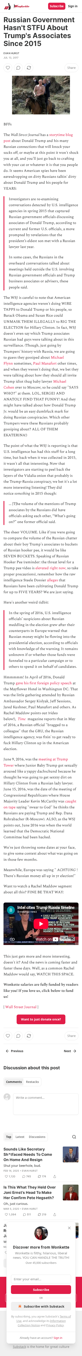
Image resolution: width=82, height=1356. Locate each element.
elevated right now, (50, 568)
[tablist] (22, 1081)
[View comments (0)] (18, 67)
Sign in (73, 6)
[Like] (7, 67)
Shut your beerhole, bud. (22, 1165)
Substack (19, 1347)
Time (22, 719)
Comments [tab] (14, 1082)
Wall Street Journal (21, 1007)
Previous (17, 1051)
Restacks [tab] (32, 1082)
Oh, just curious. (15, 1203)
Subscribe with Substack (44, 1306)
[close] (69, 1227)
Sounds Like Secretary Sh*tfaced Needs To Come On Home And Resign (27, 1154)
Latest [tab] (20, 1137)
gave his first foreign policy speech (44, 683)
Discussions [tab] (37, 1137)
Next (67, 1051)
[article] (41, 1163)
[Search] (74, 1136)
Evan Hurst (11, 53)
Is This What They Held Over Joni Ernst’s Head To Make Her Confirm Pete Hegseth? (29, 1192)
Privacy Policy (55, 1325)
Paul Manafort (45, 363)
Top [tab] (8, 1137)
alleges (52, 580)
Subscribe (57, 6)
